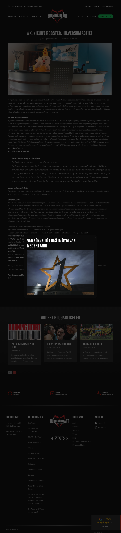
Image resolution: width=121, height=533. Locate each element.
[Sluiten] (95, 238)
